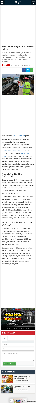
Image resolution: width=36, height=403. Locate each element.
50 (18, 136)
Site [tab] (4, 338)
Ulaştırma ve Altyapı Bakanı (12, 151)
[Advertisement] (18, 26)
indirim (22, 136)
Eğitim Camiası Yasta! (18, 325)
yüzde (15, 136)
